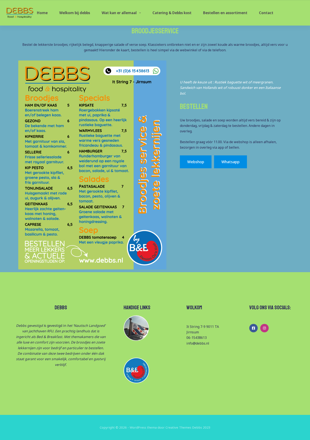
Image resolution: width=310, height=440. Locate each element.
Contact (266, 12)
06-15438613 (196, 337)
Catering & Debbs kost (171, 12)
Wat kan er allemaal (119, 12)
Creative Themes (178, 427)
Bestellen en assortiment (225, 12)
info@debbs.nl (197, 343)
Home (42, 12)
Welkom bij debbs (74, 12)
